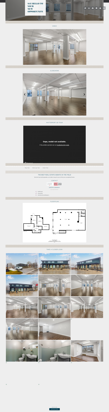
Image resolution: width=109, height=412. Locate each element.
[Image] (104, 8)
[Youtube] (96, 8)
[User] (100, 8)
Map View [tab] (27, 168)
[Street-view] (89, 8)
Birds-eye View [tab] (36, 168)
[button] (54, 47)
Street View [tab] (45, 168)
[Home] (85, 8)
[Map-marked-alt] (92, 8)
